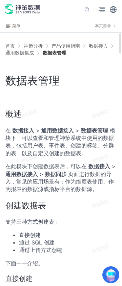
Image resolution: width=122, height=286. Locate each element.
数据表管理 (54, 52)
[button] (113, 9)
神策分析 (33, 46)
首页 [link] (10, 46)
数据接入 (98, 46)
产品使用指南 (66, 46)
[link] (33, 46)
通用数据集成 (19, 52)
